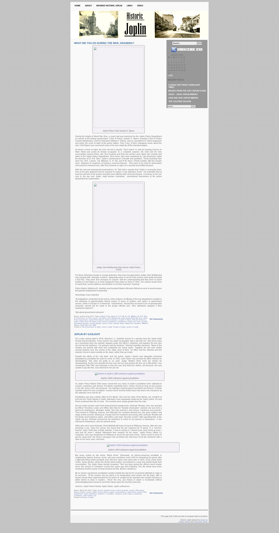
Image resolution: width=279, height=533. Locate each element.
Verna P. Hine (107, 323)
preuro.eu (204, 520)
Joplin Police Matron (96, 320)
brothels (103, 316)
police (76, 321)
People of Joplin (119, 327)
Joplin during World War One (131, 318)
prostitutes (138, 494)
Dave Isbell (111, 316)
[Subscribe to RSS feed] (187, 53)
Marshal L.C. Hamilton (106, 494)
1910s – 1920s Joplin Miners (183, 94)
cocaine (132, 490)
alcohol (100, 490)
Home (77, 6)
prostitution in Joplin (125, 321)
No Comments (156, 319)
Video (140, 6)
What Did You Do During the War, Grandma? (104, 43)
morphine (118, 494)
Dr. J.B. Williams (131, 316)
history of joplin (79, 492)
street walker (88, 495)
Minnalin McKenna (139, 320)
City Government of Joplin (91, 327)
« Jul (170, 75)
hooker (88, 492)
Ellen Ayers (140, 490)
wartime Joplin (119, 323)
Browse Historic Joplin (109, 6)
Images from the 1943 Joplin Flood (187, 91)
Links (130, 6)
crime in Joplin (107, 327)
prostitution (112, 321)
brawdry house (109, 490)
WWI (94, 325)
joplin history (131, 492)
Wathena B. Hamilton (133, 323)
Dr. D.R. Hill (120, 316)
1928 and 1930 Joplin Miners (183, 98)
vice (94, 495)
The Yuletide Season (179, 101)
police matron (102, 321)
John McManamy (113, 318)
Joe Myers (102, 318)
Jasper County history (100, 492)
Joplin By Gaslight (87, 334)
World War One (86, 325)
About (88, 6)
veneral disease (95, 323)
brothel (118, 490)
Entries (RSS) (184, 522)
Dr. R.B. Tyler (142, 316)
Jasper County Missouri (117, 492)
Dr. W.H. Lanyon (92, 318)
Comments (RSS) (200, 522)
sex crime (136, 321)
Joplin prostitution (111, 320)
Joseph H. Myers (125, 320)
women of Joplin (132, 327)
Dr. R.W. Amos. (79, 318)
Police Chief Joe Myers (87, 321)
